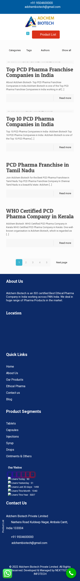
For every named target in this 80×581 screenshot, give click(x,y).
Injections (12, 436)
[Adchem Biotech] (40, 21)
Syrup (10, 443)
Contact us (13, 393)
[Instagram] (42, 11)
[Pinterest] (38, 11)
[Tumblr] (47, 11)
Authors (45, 50)
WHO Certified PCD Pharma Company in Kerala (40, 213)
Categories (15, 50)
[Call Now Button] (71, 573)
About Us (12, 373)
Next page (61, 262)
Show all (66, 50)
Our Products (14, 379)
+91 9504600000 (41, 3)
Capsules (12, 430)
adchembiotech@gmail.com (42, 7)
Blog (9, 399)
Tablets (11, 423)
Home (10, 366)
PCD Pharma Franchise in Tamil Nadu (37, 167)
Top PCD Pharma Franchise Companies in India (39, 72)
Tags (29, 50)
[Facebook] (33, 11)
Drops (10, 449)
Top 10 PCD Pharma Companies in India (30, 121)
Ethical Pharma (15, 386)
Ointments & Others (19, 456)
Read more (65, 98)
